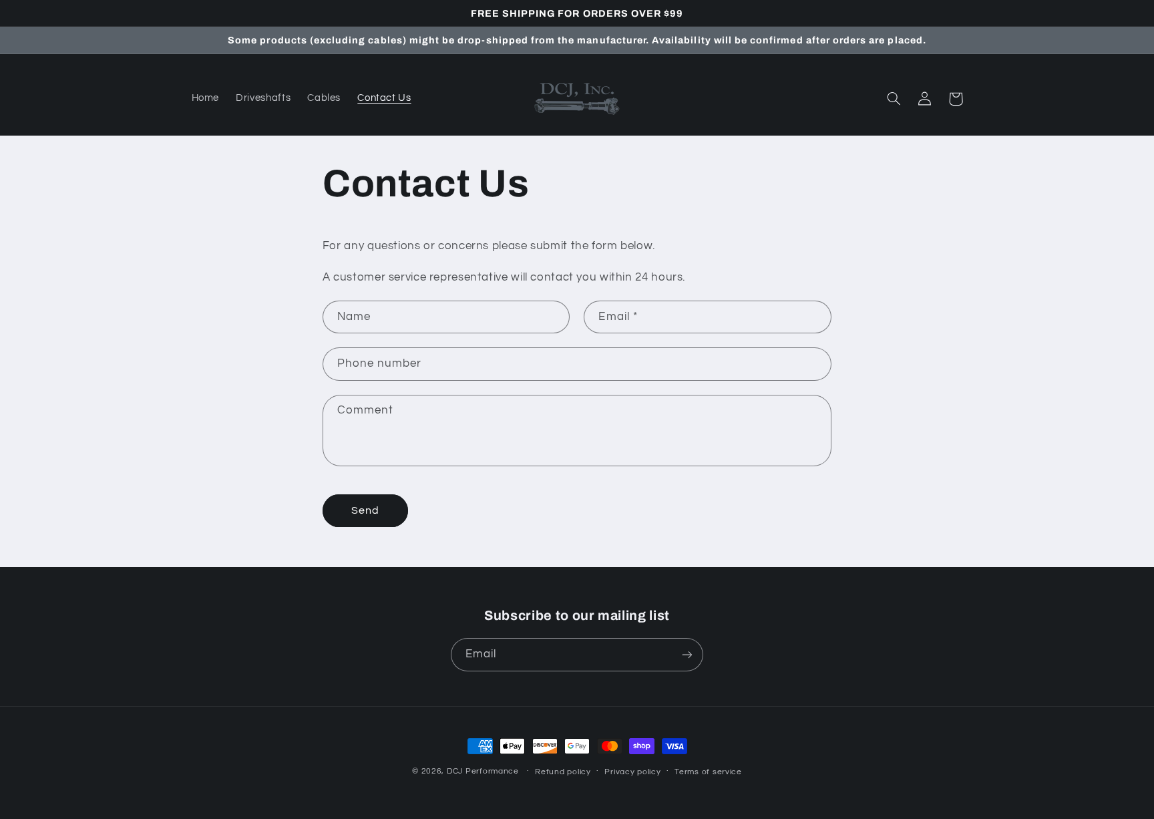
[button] (894, 99)
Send (365, 510)
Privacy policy (632, 772)
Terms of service (708, 772)
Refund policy (563, 772)
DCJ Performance (483, 771)
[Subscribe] (687, 654)
